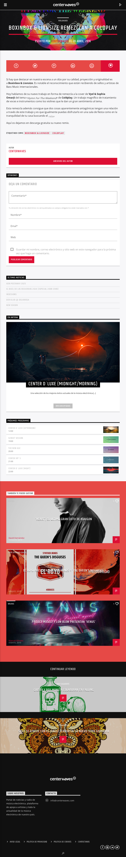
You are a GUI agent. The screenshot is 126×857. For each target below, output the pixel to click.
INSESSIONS (11, 294)
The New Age (14, 448)
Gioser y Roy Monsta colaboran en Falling (64, 690)
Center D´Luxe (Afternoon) (22, 428)
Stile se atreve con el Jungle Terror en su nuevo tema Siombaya (63, 731)
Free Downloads (17, 552)
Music (11, 501)
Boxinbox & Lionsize (37, 133)
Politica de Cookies (62, 842)
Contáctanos (84, 842)
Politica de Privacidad (37, 842)
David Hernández (16, 538)
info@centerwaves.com (62, 800)
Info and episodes (63, 406)
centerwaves (60, 41)
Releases (63, 20)
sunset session (15, 438)
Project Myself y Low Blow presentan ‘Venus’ (64, 622)
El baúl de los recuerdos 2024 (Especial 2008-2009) (32, 289)
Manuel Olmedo (16, 589)
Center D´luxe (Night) (19, 468)
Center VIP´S (14, 458)
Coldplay (58, 133)
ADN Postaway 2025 (16, 283)
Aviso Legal (15, 842)
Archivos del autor (63, 161)
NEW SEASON (12, 305)
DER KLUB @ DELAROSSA (17, 299)
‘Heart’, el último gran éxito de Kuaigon (63, 519)
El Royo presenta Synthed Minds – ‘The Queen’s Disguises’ (63, 570)
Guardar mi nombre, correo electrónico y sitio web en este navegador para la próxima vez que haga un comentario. (66, 249)
